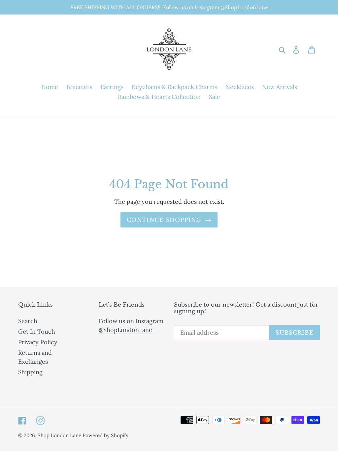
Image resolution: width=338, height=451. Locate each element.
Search (27, 321)
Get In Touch (36, 331)
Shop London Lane (60, 435)
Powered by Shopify (105, 435)
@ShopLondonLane (125, 330)
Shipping (30, 372)
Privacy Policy (37, 342)
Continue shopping (164, 220)
